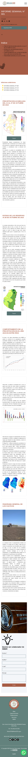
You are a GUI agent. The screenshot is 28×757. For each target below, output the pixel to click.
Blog (14, 711)
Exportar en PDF (8, 27)
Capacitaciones (14, 713)
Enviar (14, 685)
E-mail (4, 666)
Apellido (4, 659)
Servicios (14, 717)
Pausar (14, 138)
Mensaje (4, 673)
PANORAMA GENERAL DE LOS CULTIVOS (14, 55)
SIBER (14, 719)
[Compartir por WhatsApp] (5, 21)
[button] (4, 125)
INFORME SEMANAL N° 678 (11, 90)
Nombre (4, 653)
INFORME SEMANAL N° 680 (11, 86)
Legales (14, 754)
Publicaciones (14, 715)
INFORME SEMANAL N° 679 (11, 88)
